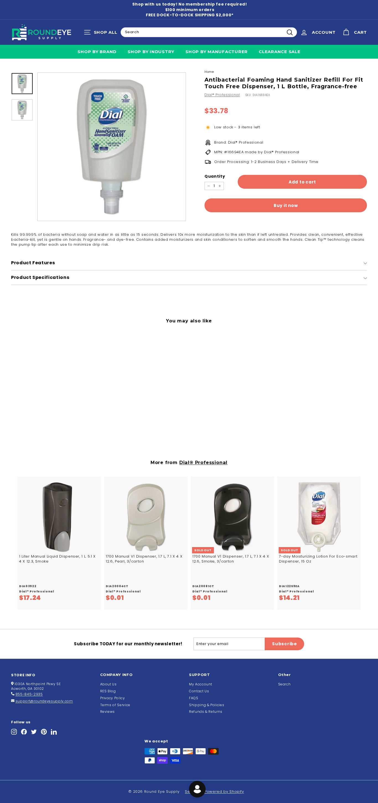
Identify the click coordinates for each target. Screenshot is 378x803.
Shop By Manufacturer (216, 51)
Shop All (102, 33)
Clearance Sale (280, 51)
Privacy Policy (112, 698)
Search (284, 684)
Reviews (107, 711)
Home (209, 71)
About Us (108, 684)
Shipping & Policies (206, 705)
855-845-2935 (29, 694)
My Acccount (200, 684)
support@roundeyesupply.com (44, 701)
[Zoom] (112, 147)
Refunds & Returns (205, 711)
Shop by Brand (96, 51)
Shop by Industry (151, 51)
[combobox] (209, 32)
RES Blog (108, 691)
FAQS (193, 698)
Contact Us (199, 691)
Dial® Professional (222, 94)
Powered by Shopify (224, 791)
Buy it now (286, 205)
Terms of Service (115, 705)
